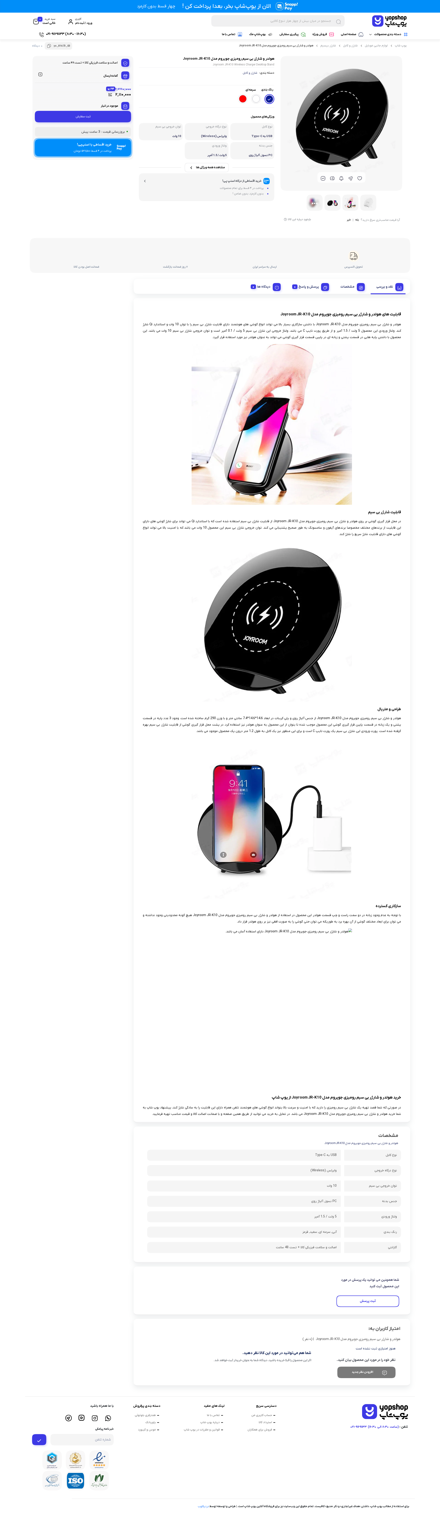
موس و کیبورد (147, 1430)
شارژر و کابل (350, 46)
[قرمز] (243, 99)
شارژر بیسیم (328, 46)
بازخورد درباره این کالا (299, 219)
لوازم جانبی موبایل (376, 46)
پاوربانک (151, 1422)
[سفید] (256, 99)
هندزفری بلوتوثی (145, 1415)
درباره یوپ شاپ (210, 1422)
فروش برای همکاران (260, 1430)
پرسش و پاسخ (309, 287)
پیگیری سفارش (289, 34)
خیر (349, 220)
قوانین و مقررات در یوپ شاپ (202, 1430)
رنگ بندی (267, 90)
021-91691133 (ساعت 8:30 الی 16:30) (374, 1427)
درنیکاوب (203, 1506)
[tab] (388, 286)
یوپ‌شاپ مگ (257, 34)
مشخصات (348, 287)
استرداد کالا (265, 1422)
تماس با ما (228, 34)
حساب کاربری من (261, 1415)
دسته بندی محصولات (387, 34)
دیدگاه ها (263, 287)
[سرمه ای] (269, 99)
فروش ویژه (319, 34)
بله (357, 220)
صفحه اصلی (348, 34)
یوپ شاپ (401, 46)
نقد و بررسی (384, 287)
